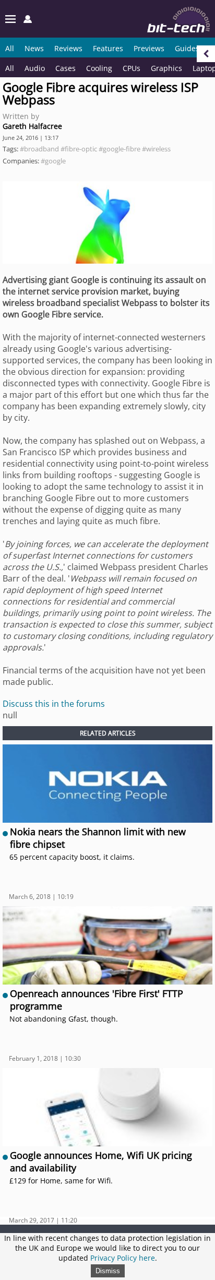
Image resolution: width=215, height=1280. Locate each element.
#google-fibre (119, 148)
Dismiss (107, 1271)
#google (53, 160)
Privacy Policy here (122, 1258)
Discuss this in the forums (54, 703)
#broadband (39, 148)
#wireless (156, 148)
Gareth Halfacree (32, 126)
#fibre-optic (79, 148)
